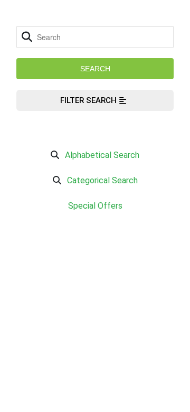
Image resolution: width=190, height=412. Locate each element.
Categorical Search (102, 180)
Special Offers (95, 206)
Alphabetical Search (102, 155)
